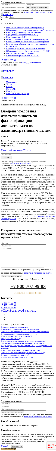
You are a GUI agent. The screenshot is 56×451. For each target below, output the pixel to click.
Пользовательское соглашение (14, 327)
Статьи (9, 86)
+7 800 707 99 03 (8, 60)
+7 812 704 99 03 (8, 307)
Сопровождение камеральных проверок (24, 32)
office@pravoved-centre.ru (32, 62)
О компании (11, 82)
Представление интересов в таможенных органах (28, 39)
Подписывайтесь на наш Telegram (16, 150)
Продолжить (17, 446)
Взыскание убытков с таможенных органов (25, 49)
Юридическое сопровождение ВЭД (22, 35)
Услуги (9, 84)
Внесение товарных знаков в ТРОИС (22, 56)
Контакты (10, 91)
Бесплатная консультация (17, 93)
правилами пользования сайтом (38, 12)
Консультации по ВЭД (16, 37)
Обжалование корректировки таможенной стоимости (30, 30)
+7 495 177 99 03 (43, 72)
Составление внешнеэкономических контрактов (27, 42)
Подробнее (6, 446)
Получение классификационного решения (25, 28)
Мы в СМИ (11, 89)
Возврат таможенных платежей (20, 53)
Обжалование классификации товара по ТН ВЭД (28, 51)
